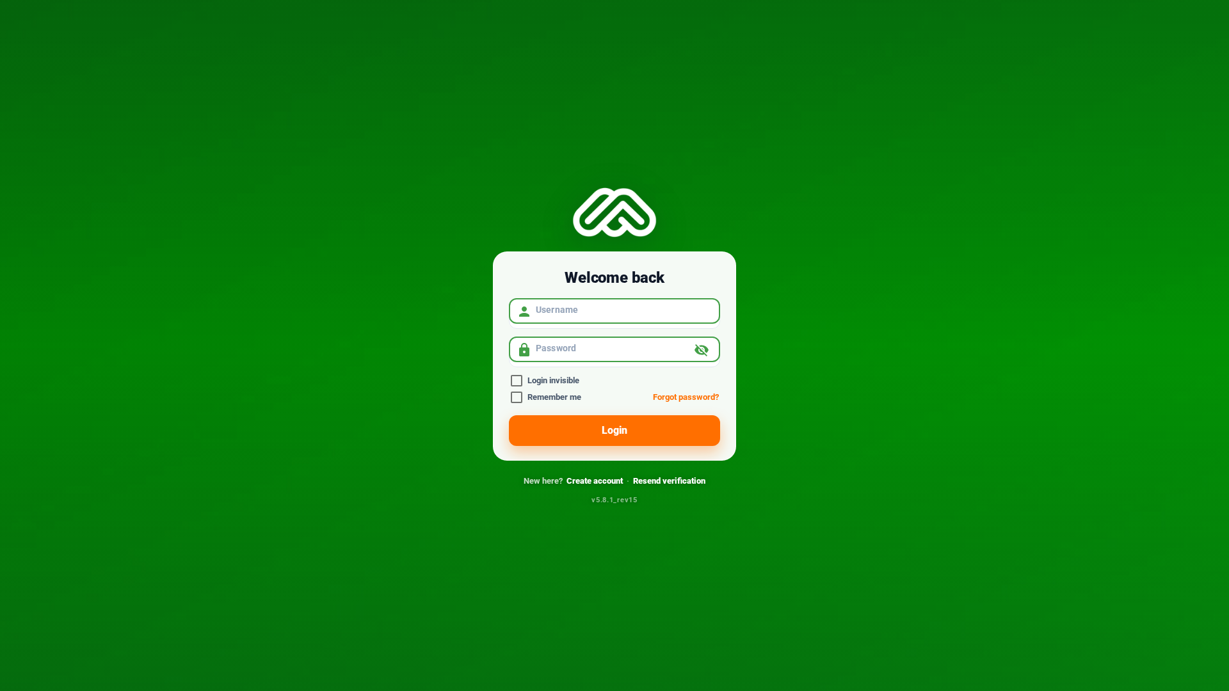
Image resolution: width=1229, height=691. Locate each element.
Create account (594, 481)
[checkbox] (614, 380)
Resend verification (669, 481)
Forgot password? (686, 397)
